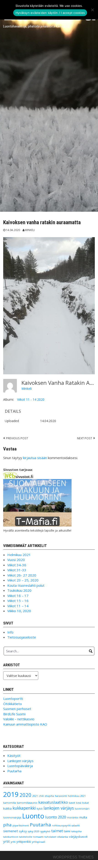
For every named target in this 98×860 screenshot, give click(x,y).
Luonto (33, 815)
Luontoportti (13, 698)
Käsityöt (14, 755)
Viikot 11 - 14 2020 (30, 399)
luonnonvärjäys (12, 817)
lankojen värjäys (59, 808)
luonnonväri (82, 808)
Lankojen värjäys (20, 760)
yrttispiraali (38, 841)
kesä (78, 802)
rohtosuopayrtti (61, 825)
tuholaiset (50, 836)
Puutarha (14, 771)
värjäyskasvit (78, 837)
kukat (85, 802)
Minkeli (30, 230)
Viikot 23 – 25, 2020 (23, 580)
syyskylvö (45, 831)
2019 (11, 794)
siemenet (10, 831)
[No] (92, 9)
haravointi (61, 796)
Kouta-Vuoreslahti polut (25, 585)
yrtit (6, 841)
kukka (7, 808)
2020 (25, 795)
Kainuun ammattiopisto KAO (25, 724)
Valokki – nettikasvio (18, 719)
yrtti (13, 841)
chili (41, 796)
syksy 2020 (33, 831)
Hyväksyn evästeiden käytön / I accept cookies (50, 13)
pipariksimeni (21, 825)
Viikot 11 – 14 (17, 606)
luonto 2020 (55, 817)
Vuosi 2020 (16, 559)
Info (10, 632)
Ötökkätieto (12, 703)
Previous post (17, 438)
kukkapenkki (24, 808)
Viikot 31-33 (16, 570)
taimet (57, 830)
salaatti (76, 825)
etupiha (49, 796)
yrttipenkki (23, 842)
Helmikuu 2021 (19, 554)
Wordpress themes (73, 857)
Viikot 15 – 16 (17, 600)
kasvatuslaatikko (53, 802)
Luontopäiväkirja (20, 765)
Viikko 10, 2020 (19, 611)
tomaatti (38, 836)
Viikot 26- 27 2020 (21, 575)
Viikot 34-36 (16, 565)
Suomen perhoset (17, 708)
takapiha (76, 831)
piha (7, 825)
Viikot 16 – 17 (17, 595)
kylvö (40, 808)
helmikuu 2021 (77, 796)
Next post (84, 438)
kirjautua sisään (35, 457)
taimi (67, 831)
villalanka (62, 836)
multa (83, 817)
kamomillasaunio (27, 802)
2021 (35, 796)
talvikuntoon (10, 836)
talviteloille (25, 836)
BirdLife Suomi (14, 714)
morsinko (72, 817)
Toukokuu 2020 (19, 590)
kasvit (72, 802)
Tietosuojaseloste (21, 637)
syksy (23, 831)
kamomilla (9, 802)
